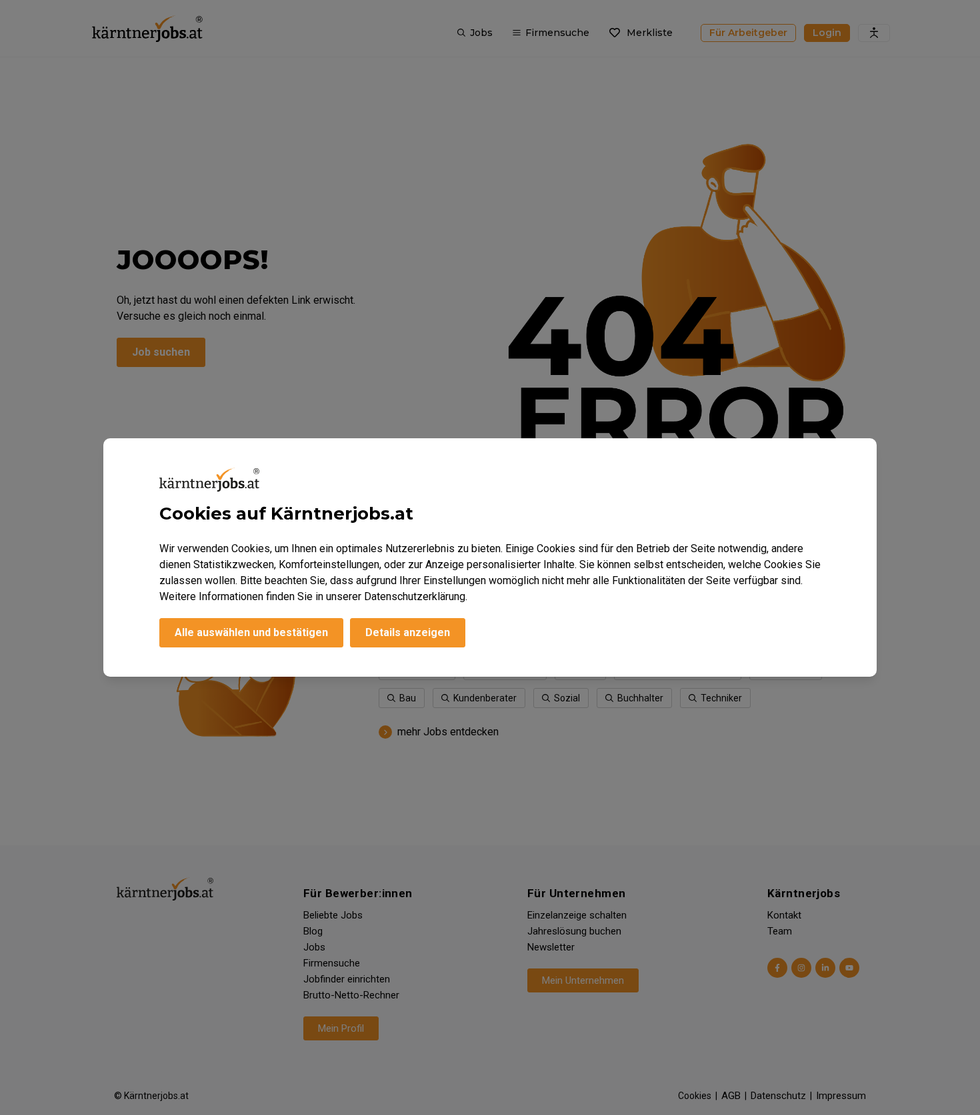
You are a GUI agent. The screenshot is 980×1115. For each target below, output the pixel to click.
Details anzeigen (407, 632)
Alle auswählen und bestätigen (251, 632)
